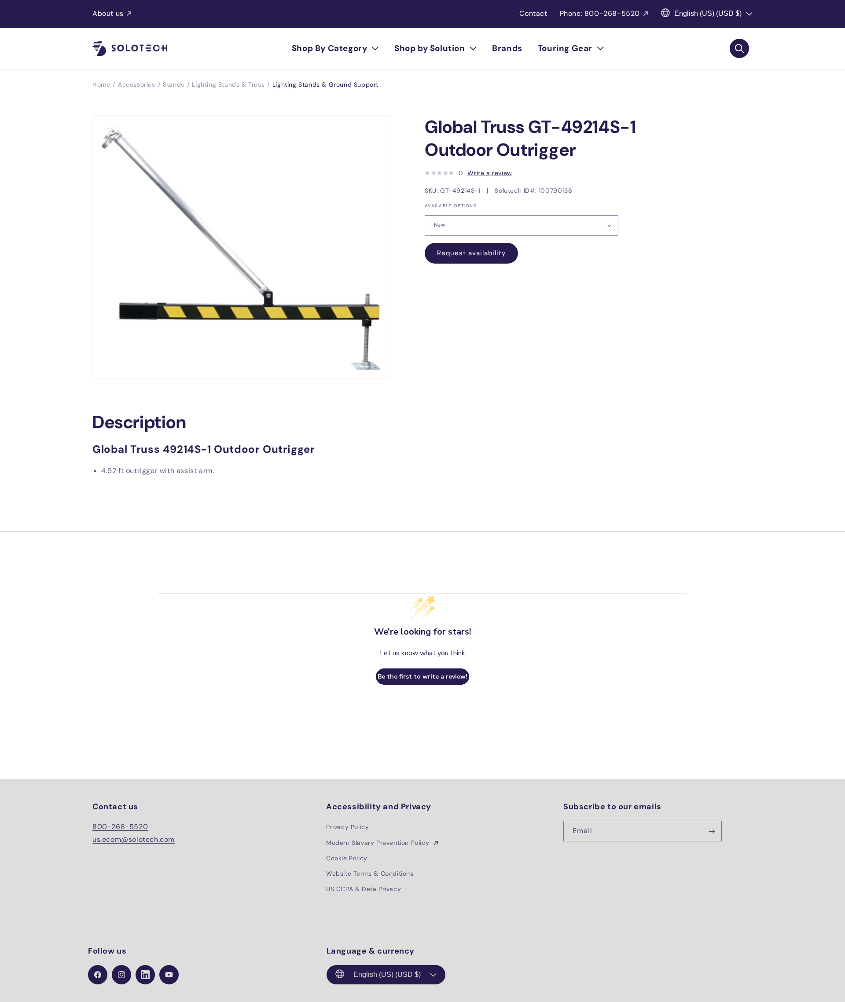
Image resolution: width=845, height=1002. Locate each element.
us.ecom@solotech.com (133, 839)
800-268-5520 (120, 827)
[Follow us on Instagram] (121, 974)
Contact (533, 13)
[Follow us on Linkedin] (145, 974)
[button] (335, 48)
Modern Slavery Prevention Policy (378, 843)
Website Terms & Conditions (370, 873)
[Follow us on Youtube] (169, 974)
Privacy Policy (347, 827)
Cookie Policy (346, 858)
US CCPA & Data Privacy (363, 889)
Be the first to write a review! (422, 676)
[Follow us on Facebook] (97, 974)
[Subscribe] (711, 831)
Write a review (489, 173)
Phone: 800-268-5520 (600, 13)
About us (108, 13)
